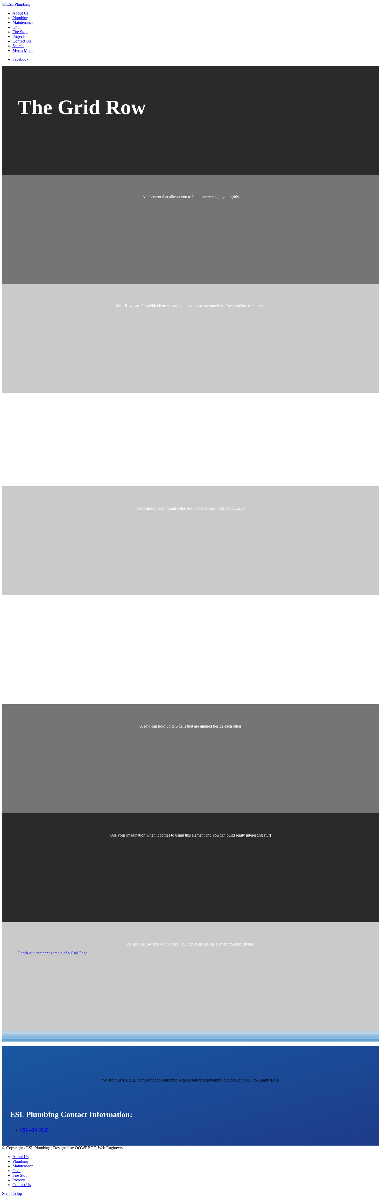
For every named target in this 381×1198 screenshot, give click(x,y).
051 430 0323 (34, 1130)
